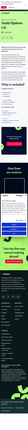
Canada (3, 313)
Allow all (14, 224)
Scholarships (19, 316)
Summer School (7, 115)
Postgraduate (6, 96)
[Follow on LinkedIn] (3, 297)
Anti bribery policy (7, 337)
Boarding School (7, 122)
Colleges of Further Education (11, 120)
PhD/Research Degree (9, 102)
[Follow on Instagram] (18, 297)
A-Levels (5, 118)
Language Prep (19, 313)
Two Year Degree (7, 100)
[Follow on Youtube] (13, 297)
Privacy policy (19, 408)
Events (17, 319)
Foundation (6, 111)
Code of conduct (6, 340)
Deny (14, 233)
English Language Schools (10, 113)
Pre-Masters (6, 94)
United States (5, 325)
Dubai (3, 316)
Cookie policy (5, 411)
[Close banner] (25, 195)
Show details (19, 220)
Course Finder (19, 306)
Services (17, 309)
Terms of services (6, 408)
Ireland (3, 319)
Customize (13, 229)
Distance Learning (7, 104)
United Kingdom (6, 306)
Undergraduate (7, 92)
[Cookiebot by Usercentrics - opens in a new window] (16, 196)
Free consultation (13, 144)
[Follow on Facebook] (8, 297)
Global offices (5, 334)
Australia (4, 309)
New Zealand (5, 322)
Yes (4, 7)
